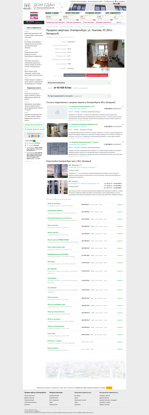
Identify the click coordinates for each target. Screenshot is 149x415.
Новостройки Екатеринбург (58, 161)
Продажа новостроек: (56, 392)
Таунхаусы (77, 404)
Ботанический (53, 398)
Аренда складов (104, 404)
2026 (76, 170)
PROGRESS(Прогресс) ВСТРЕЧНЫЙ (58, 254)
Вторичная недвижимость (73, 22)
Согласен (109, 388)
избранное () (109, 1)
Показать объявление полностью (75, 75)
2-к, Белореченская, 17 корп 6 (84, 142)
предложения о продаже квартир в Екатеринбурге (77, 102)
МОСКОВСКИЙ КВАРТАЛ (55, 211)
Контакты (91, 412)
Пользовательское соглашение (40, 412)
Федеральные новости (34, 88)
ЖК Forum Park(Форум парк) (56, 304)
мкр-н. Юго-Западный (81, 161)
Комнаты (27, 404)
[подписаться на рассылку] (29, 136)
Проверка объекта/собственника (34, 125)
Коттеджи (77, 395)
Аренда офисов (104, 398)
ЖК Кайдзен (51, 261)
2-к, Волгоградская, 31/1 (82, 106)
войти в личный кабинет (79, 1)
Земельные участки (80, 400)
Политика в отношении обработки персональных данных (59, 412)
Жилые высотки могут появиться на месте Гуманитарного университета (33, 54)
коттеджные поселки (93, 12)
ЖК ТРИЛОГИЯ (52, 269)
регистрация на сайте (95, 1)
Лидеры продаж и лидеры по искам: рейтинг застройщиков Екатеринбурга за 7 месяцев (34, 81)
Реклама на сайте (28, 412)
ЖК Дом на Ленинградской (56, 326)
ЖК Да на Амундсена (54, 203)
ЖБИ (50, 402)
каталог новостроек (72, 12)
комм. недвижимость (113, 12)
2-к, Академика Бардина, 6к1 (83, 124)
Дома (76, 398)
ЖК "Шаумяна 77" (75, 165)
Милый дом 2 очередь (54, 341)
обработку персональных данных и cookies (90, 388)
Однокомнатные (29, 395)
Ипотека (118, 22)
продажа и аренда (52, 12)
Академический (54, 395)
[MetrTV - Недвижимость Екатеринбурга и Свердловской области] (34, 15)
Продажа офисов (105, 395)
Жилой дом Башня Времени (56, 312)
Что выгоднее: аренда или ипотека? (34, 129)
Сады (76, 402)
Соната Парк (51, 333)
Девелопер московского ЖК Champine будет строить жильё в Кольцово (34, 35)
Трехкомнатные (29, 400)
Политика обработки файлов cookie (81, 412)
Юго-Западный (108, 102)
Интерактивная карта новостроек (55, 22)
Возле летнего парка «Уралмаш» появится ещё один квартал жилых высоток (34, 73)
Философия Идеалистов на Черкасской (60, 218)
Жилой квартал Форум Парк (56, 247)
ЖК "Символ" (73, 181)
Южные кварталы (53, 225)
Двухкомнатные (29, 398)
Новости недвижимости (34, 27)
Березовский (53, 404)
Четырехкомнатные (30, 402)
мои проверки (120, 1)
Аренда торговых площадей (108, 400)
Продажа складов (105, 402)
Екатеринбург (73, 108)
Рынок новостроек (88, 22)
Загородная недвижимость (103, 22)
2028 (76, 186)
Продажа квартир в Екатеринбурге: (35, 392)
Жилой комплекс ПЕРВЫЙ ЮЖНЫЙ (58, 240)
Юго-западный (54, 400)
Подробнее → (120, 204)
